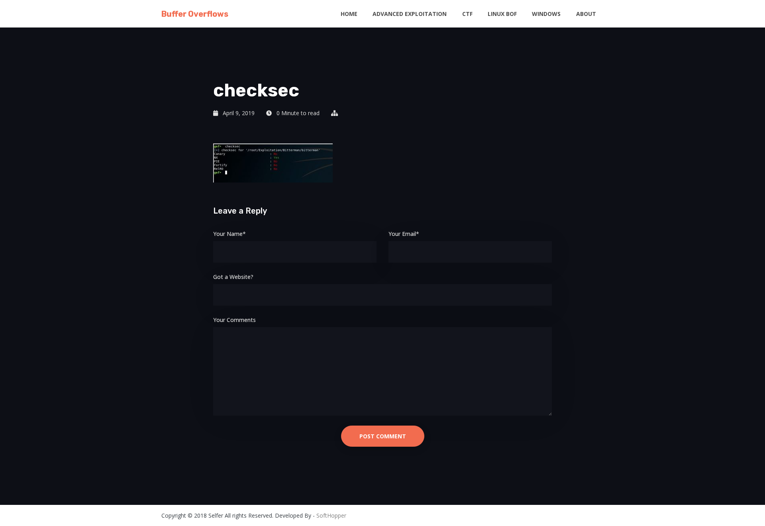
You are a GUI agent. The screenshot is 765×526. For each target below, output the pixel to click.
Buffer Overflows (194, 14)
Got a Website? (233, 277)
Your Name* (229, 233)
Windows (546, 14)
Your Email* (403, 233)
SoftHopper (331, 515)
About (586, 14)
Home (349, 14)
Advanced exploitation (410, 14)
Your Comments (234, 320)
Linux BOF (502, 14)
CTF (467, 14)
